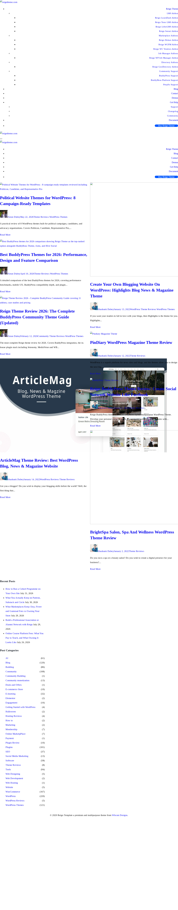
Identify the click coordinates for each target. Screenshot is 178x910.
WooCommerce (13, 792)
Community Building (15, 676)
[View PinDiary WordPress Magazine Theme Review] (103, 334)
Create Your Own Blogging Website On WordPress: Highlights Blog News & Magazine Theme (131, 290)
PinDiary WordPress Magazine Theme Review (131, 342)
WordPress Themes (58, 217)
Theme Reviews (41, 217)
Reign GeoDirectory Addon (165, 67)
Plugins (9, 747)
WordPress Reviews (49, 479)
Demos (175, 98)
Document (173, 120)
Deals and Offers (14, 685)
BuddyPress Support (168, 76)
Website (9, 787)
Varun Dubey (14, 217)
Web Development (14, 778)
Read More (5, 235)
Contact (174, 93)
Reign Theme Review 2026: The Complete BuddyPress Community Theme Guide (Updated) (37, 317)
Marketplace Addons (168, 35)
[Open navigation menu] (1, 138)
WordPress (135, 309)
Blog (176, 89)
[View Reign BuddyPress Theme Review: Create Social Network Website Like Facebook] (104, 380)
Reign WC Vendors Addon (165, 49)
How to (9, 720)
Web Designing (13, 774)
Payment (10, 738)
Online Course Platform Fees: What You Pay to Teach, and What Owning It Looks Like (25, 637)
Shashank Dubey (16, 479)
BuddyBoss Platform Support (164, 80)
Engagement (11, 702)
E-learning (10, 694)
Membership (11, 729)
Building (10, 667)
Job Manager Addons (168, 53)
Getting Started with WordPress (20, 707)
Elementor (10, 698)
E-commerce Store (14, 689)
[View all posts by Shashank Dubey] (4, 479)
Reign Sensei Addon (168, 31)
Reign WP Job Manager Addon (163, 58)
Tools (8, 769)
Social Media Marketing (17, 756)
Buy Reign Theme (166, 125)
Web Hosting (12, 783)
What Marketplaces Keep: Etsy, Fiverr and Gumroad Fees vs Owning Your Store (24, 611)
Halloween (11, 711)
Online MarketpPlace (16, 734)
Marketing (10, 725)
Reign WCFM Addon (168, 44)
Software (10, 760)
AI (7, 658)
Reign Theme (172, 9)
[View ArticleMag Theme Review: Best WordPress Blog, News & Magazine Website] (83, 451)
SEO (8, 751)
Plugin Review (13, 743)
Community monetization (17, 680)
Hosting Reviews (14, 716)
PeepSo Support (170, 84)
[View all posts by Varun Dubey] (4, 217)
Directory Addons (169, 62)
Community (43, 336)
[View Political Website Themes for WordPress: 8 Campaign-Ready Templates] (44, 189)
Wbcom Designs (120, 815)
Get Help (174, 102)
